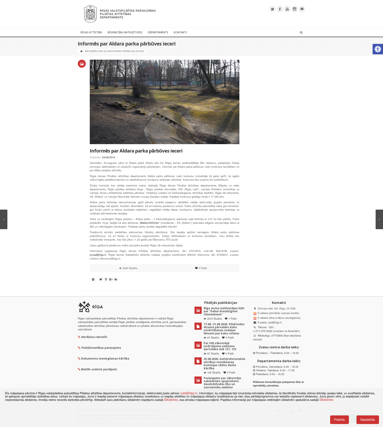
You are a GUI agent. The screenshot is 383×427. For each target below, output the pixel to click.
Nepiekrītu (367, 419)
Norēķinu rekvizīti (94, 337)
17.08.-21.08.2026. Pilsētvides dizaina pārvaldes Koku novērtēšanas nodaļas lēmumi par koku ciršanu (224, 328)
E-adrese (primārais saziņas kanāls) (278, 313)
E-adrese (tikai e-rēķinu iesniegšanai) (278, 318)
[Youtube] (287, 9)
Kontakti (180, 32)
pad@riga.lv (275, 322)
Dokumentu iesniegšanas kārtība (105, 358)
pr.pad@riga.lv (98, 255)
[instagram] (294, 9)
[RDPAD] (120, 13)
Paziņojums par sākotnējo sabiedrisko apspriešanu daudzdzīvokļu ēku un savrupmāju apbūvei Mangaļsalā (222, 384)
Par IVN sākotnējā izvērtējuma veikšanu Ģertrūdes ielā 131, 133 (220, 346)
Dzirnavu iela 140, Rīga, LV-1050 (276, 308)
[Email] (302, 9)
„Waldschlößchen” (149, 223)
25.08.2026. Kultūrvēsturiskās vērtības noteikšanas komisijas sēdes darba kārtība (224, 363)
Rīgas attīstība (91, 32)
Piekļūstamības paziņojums (101, 348)
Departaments (158, 32)
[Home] (81, 51)
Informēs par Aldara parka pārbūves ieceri (136, 150)
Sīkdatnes (171, 399)
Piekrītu (339, 419)
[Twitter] (272, 9)
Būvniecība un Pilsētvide (125, 32)
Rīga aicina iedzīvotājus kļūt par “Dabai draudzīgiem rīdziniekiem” (224, 311)
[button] (378, 49)
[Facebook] (280, 9)
